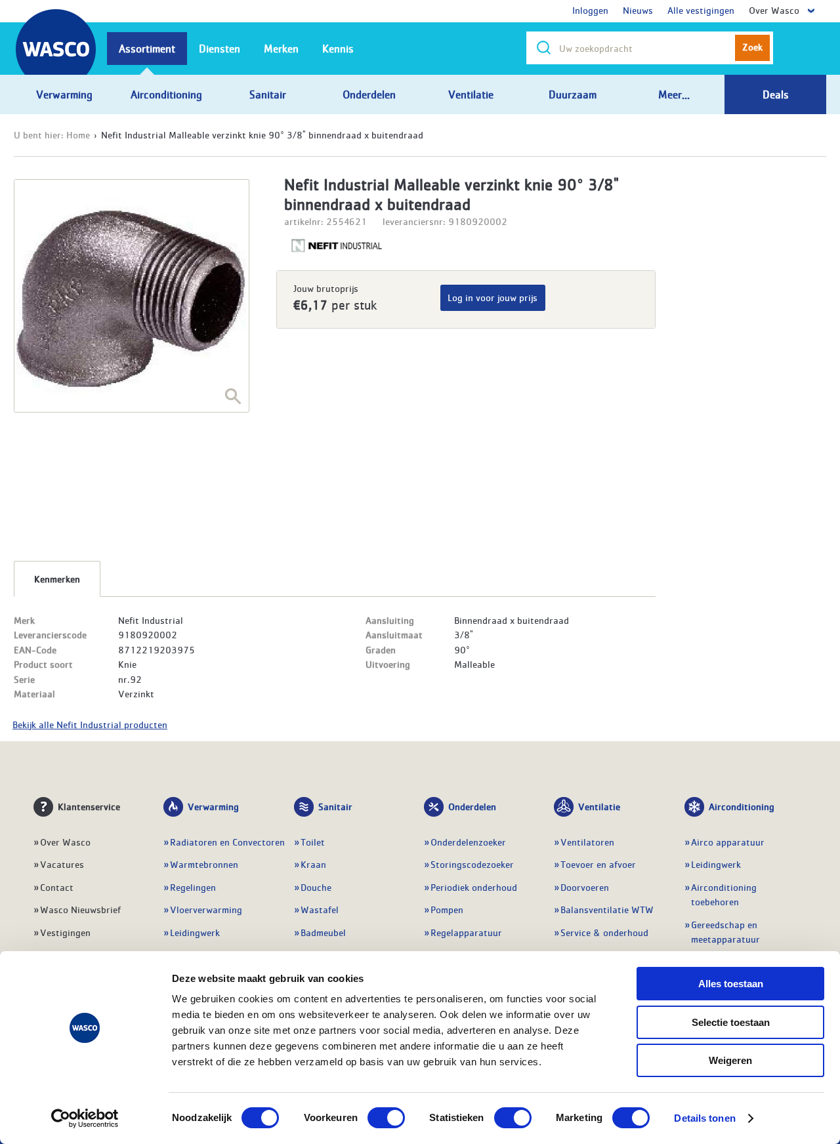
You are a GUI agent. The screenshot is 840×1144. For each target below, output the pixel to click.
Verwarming (213, 806)
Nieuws (638, 10)
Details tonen (704, 1118)
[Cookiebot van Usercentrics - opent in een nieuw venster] (85, 1118)
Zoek (752, 46)
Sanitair (335, 806)
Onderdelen (472, 806)
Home (78, 134)
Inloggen (590, 10)
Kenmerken (57, 578)
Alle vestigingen (700, 10)
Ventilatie (599, 806)
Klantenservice (89, 806)
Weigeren (730, 1060)
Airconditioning (741, 806)
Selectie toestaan (731, 1022)
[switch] (386, 1117)
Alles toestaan (730, 983)
